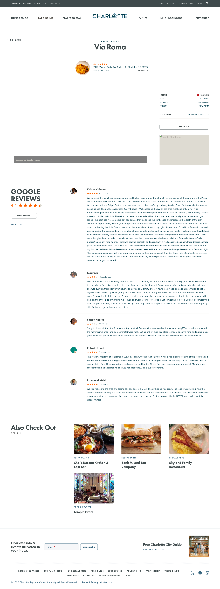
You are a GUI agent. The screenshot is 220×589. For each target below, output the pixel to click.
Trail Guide (97, 571)
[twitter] (193, 573)
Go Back (15, 39)
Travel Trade (54, 3)
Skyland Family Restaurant (180, 465)
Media (199, 3)
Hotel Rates (171, 3)
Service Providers (109, 576)
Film (44, 3)
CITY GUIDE (202, 18)
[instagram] (207, 573)
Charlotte (15, 3)
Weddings (73, 576)
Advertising (134, 571)
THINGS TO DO (19, 18)
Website (143, 70)
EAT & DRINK (45, 18)
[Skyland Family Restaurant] (189, 439)
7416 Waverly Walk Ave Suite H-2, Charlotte (120, 67)
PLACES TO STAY (72, 18)
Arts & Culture (83, 507)
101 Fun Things (53, 571)
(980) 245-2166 (101, 70)
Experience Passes (187, 3)
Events (143, 18)
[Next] (145, 130)
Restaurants (81, 458)
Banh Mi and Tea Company (133, 465)
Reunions (89, 576)
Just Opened (115, 571)
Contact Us (106, 582)
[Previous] (15, 130)
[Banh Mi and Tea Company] (141, 439)
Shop (161, 3)
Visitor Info (171, 571)
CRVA (128, 576)
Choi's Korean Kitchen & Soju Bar (91, 465)
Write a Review (24, 215)
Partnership (153, 571)
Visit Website (184, 127)
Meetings (27, 3)
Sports (37, 3)
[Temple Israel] (94, 488)
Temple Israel (83, 512)
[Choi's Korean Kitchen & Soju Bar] (94, 439)
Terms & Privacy (90, 582)
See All (16, 433)
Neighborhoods (171, 18)
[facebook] (200, 573)
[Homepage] (110, 18)
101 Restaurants (76, 571)
